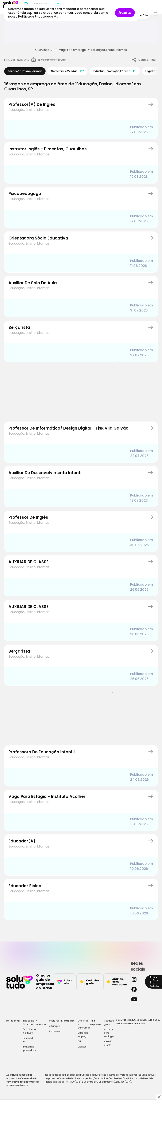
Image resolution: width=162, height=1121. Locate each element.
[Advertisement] (81, 33)
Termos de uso (28, 1040)
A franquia (54, 1026)
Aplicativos (55, 1031)
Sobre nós (54, 1020)
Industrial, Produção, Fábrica (114, 71)
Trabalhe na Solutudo (29, 1031)
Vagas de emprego (72, 50)
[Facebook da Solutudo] (137, 989)
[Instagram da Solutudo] (137, 979)
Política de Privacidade (36, 16)
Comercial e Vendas (67, 71)
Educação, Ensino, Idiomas (109, 50)
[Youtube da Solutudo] (137, 999)
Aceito (124, 12)
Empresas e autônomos (84, 1024)
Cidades (82, 1046)
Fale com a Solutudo (29, 1022)
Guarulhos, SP (44, 50)
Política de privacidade (29, 1048)
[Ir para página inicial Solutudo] (19, 982)
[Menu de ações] (155, 14)
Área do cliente (108, 1043)
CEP (79, 1041)
